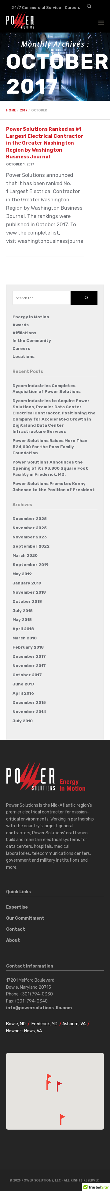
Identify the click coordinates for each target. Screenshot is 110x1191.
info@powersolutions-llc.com (39, 1008)
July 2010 (23, 721)
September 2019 (31, 564)
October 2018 (27, 601)
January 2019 (27, 583)
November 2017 (29, 665)
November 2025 (30, 528)
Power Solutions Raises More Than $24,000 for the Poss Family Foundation (50, 446)
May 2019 (22, 574)
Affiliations (24, 333)
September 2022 (31, 546)
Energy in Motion (31, 317)
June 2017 (24, 684)
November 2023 (30, 537)
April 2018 (23, 629)
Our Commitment (25, 918)
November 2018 (29, 592)
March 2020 (25, 555)
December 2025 (30, 518)
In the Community (32, 340)
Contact (15, 929)
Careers (72, 7)
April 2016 (23, 693)
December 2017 (29, 656)
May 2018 (22, 619)
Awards (21, 325)
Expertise (17, 907)
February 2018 (28, 647)
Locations (24, 356)
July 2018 (23, 610)
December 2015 (29, 702)
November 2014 (29, 711)
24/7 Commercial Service (36, 7)
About (13, 940)
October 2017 (27, 675)
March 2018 (25, 638)
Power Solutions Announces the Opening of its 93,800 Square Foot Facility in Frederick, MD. (50, 468)
